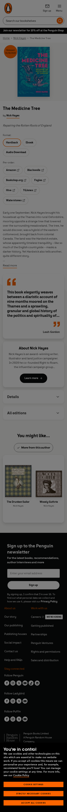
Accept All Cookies (33, 802)
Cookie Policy (21, 775)
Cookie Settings (34, 784)
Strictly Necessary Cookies (33, 793)
